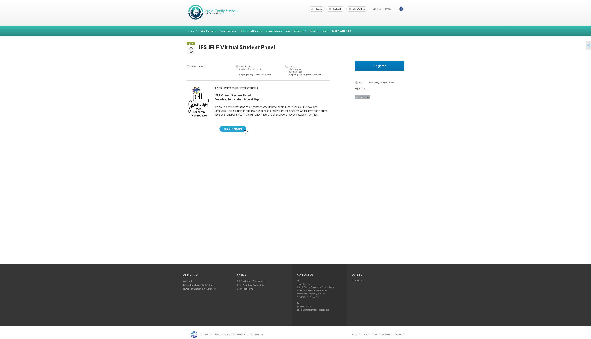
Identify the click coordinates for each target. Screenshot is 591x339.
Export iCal (360, 88)
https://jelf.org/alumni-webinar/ (255, 74)
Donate (318, 9)
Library (314, 30)
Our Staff (187, 281)
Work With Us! (359, 9)
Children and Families (250, 30)
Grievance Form (245, 288)
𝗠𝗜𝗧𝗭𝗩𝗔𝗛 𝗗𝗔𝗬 (341, 30)
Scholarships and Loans (278, 30)
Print (361, 82)
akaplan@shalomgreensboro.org (305, 74)
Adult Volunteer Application (250, 281)
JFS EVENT (362, 97)
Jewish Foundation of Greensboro (199, 288)
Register (380, 66)
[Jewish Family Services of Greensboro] (213, 13)
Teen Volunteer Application (250, 285)
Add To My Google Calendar (382, 82)
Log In (375, 9)
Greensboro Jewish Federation (198, 285)
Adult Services (208, 30)
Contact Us (337, 9)
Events (324, 30)
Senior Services (228, 30)
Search (387, 9)
